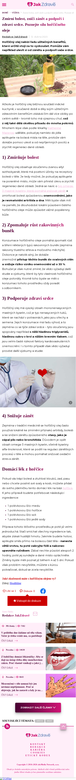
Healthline (15, 583)
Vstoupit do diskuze (28, 600)
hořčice (67, 488)
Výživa (15, 13)
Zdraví (49, 721)
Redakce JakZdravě (14, 36)
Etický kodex (38, 755)
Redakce (38, 747)
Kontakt (38, 744)
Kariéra (38, 750)
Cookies (38, 752)
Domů (5, 13)
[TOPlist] (5, 778)
